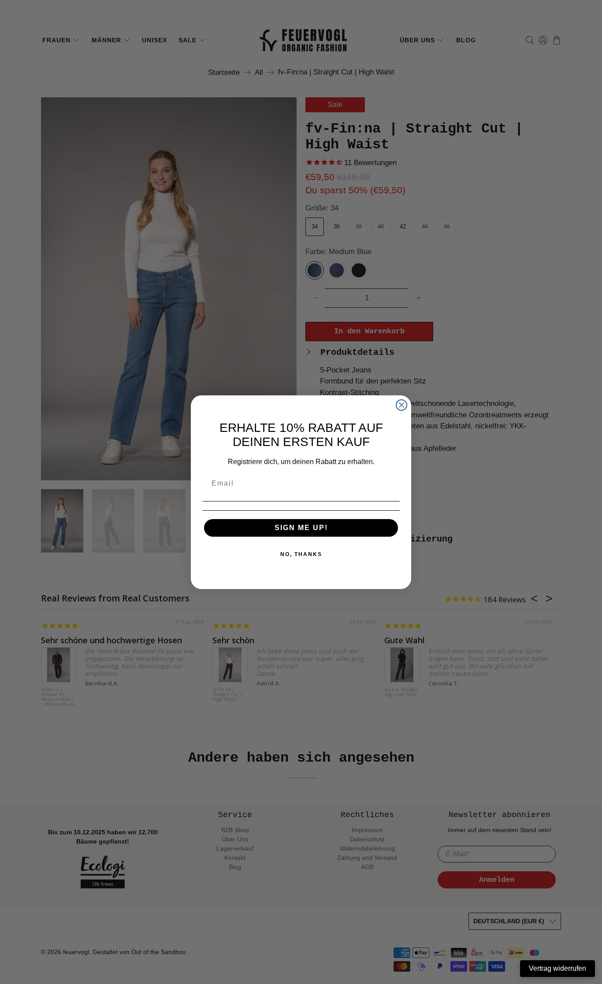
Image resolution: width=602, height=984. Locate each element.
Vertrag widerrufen (557, 968)
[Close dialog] (401, 405)
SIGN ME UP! (301, 527)
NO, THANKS (301, 554)
